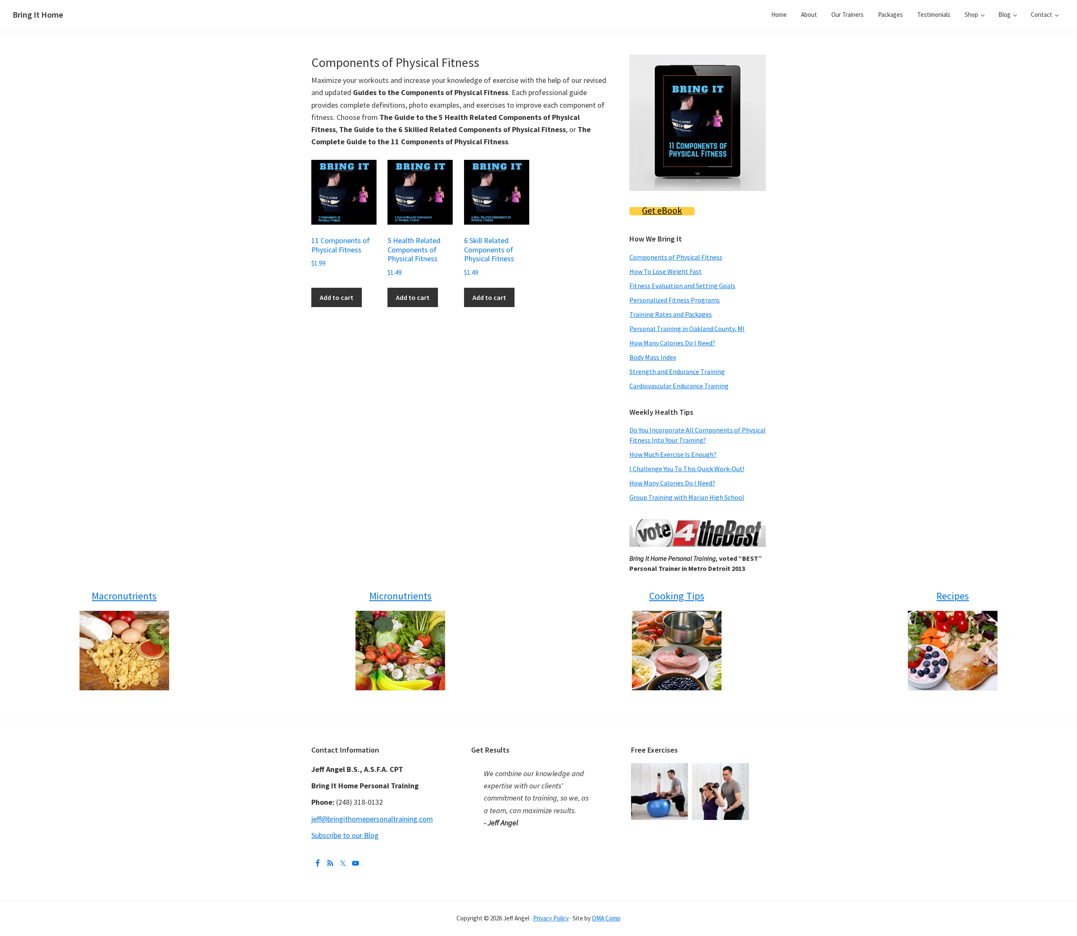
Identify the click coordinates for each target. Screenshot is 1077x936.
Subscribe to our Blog (345, 835)
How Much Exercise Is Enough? (672, 454)
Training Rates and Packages (670, 314)
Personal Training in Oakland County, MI (687, 328)
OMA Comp (606, 918)
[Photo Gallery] (661, 769)
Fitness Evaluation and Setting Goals (682, 285)
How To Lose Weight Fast (665, 271)
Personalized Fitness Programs (674, 300)
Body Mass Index (652, 357)
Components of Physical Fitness (675, 257)
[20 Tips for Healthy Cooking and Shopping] (676, 651)
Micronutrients (400, 595)
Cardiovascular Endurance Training (679, 386)
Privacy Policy (551, 918)
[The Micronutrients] (400, 651)
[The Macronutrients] (124, 651)
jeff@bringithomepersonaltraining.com (372, 819)
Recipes (952, 595)
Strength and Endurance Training (677, 371)
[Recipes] (952, 651)
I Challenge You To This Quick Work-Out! (686, 468)
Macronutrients (124, 595)
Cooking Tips (676, 595)
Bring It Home (38, 14)
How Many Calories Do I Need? (672, 343)
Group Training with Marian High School (686, 497)
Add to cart (336, 297)
